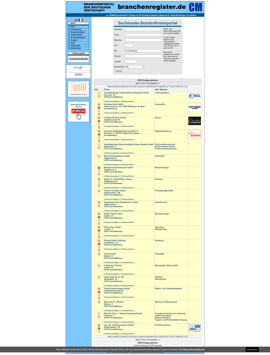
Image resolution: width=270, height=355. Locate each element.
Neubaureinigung (162, 318)
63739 (106, 97)
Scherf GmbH (110, 254)
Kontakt (74, 40)
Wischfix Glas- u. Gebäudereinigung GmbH (123, 313)
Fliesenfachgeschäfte (164, 191)
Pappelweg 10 (110, 158)
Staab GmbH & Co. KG (114, 277)
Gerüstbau (159, 227)
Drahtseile (159, 240)
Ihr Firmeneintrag (78, 37)
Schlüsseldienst (162, 93)
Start (73, 27)
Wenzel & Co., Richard (114, 302)
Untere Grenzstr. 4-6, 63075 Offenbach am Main (124, 106)
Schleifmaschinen (163, 325)
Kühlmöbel (160, 156)
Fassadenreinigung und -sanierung (170, 313)
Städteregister (76, 35)
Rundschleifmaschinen (165, 147)
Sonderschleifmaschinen (166, 149)
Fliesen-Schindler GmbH (115, 191)
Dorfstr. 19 (108, 216)
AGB (73, 43)
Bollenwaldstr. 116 (112, 327)
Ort (115, 51)
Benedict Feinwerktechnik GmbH (118, 168)
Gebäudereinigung (163, 131)
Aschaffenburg (116, 97)
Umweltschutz (161, 202)
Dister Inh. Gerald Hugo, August (118, 179)
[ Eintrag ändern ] (127, 101)
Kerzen (158, 118)
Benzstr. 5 (108, 304)
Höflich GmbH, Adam (113, 214)
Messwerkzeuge (162, 168)
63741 (106, 149)
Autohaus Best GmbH (113, 104)
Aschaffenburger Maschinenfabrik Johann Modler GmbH (128, 144)
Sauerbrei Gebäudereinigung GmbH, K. (121, 131)
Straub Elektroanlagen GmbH (117, 289)
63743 (106, 195)
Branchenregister (78, 32)
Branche (118, 40)
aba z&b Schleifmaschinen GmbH (118, 325)
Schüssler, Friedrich (113, 265)
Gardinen (159, 179)
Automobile (160, 104)
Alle (109, 86)
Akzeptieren (252, 349)
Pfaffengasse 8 (110, 181)
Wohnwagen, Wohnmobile (166, 265)
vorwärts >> (154, 83)
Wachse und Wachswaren (166, 302)
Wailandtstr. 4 (110, 147)
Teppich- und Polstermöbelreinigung (171, 320)
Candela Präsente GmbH (114, 118)
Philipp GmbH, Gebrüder (115, 240)
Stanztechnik (160, 279)
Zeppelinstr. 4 (110, 170)
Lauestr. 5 (108, 229)
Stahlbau (159, 277)
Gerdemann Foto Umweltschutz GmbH (121, 202)
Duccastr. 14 (109, 95)
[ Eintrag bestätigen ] (112, 101)
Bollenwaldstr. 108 (112, 193)
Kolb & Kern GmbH (112, 227)
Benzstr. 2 (108, 256)
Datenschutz (76, 48)
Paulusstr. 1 (109, 316)
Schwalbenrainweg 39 (113, 291)
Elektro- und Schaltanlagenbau (168, 289)
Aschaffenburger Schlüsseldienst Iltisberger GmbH (126, 93)
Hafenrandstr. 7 (110, 204)
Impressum (75, 45)
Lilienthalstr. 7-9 (111, 243)
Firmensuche (76, 29)
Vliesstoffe (159, 254)
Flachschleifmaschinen (165, 144)
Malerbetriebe (161, 229)
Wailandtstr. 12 (110, 279)
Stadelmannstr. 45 (112, 120)
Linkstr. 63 (108, 268)
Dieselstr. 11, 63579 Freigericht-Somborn (121, 133)
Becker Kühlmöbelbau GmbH (117, 156)
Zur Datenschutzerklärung (191, 349)
